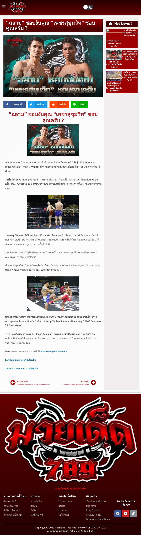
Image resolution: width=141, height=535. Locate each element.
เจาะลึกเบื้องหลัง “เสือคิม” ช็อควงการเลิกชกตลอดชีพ (129, 33)
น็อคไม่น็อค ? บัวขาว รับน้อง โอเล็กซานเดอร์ (114, 64)
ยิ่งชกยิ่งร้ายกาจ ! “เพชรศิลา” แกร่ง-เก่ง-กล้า (114, 43)
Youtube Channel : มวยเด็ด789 (21, 369)
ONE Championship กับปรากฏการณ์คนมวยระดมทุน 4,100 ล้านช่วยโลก (129, 55)
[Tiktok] (133, 513)
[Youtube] (125, 513)
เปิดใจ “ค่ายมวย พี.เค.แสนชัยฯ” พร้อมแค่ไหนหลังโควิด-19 (129, 76)
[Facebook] (117, 513)
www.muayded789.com (54, 352)
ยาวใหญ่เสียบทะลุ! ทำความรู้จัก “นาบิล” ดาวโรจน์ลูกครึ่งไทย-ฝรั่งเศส (114, 87)
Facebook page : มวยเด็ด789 (20, 360)
